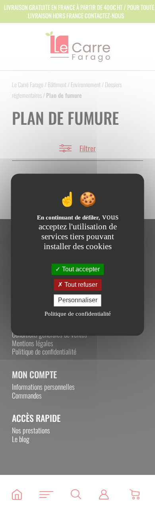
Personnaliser (77, 300)
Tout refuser (80, 285)
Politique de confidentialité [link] (78, 314)
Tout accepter (80, 269)
